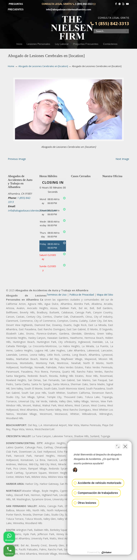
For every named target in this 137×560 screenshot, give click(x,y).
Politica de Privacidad (81, 294)
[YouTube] (127, 4)
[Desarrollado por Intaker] (106, 552)
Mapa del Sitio (105, 294)
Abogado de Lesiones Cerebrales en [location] (43, 66)
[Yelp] (123, 4)
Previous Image (17, 159)
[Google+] (119, 4)
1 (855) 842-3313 (83, 4)
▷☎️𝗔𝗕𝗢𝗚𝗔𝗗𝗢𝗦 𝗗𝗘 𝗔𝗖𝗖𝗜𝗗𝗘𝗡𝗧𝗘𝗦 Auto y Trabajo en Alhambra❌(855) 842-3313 (72, 27)
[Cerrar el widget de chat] (125, 446)
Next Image (122, 159)
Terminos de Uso (57, 294)
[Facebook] (116, 4)
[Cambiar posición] (118, 446)
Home (11, 66)
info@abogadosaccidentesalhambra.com (68, 9)
